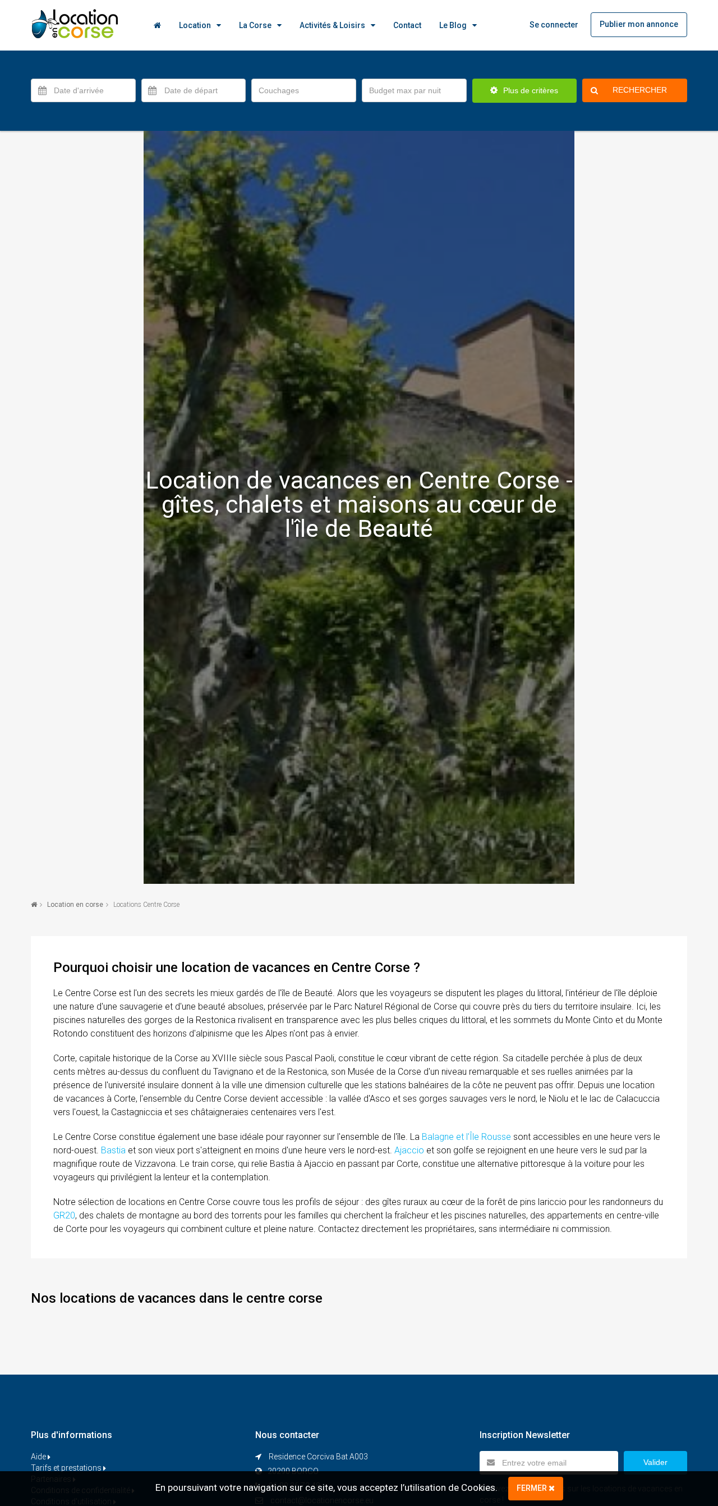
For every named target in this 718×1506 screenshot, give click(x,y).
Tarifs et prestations (67, 1467)
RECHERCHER (640, 89)
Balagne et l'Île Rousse (466, 1136)
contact (407, 25)
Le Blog (453, 25)
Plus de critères (529, 90)
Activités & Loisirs (332, 25)
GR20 (64, 1215)
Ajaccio (409, 1150)
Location (195, 25)
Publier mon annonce (639, 24)
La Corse (255, 25)
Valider (655, 1462)
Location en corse (75, 905)
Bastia (113, 1150)
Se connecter (554, 24)
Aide (39, 1456)
